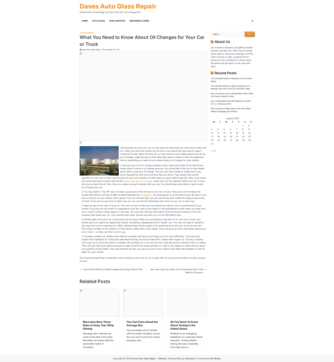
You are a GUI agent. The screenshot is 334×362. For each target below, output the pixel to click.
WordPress (215, 358)
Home (85, 21)
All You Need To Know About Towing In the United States (184, 325)
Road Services (117, 21)
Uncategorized (87, 33)
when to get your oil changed (137, 181)
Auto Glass (98, 21)
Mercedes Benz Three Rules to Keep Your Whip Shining (98, 325)
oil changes (145, 195)
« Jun (213, 150)
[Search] (252, 21)
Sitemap (162, 358)
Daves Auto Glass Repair (118, 6)
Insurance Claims (139, 21)
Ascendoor (190, 358)
